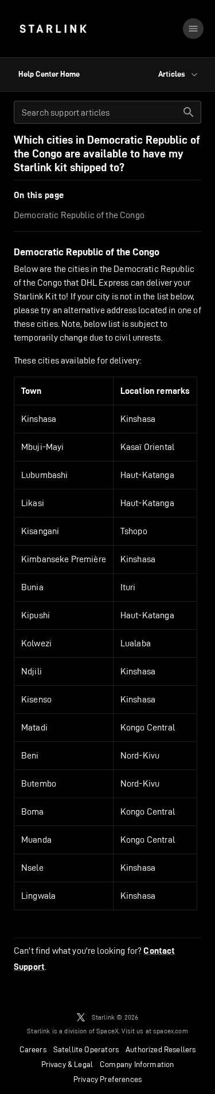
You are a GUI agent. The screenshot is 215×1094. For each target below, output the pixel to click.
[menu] (193, 28)
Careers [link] (32, 1049)
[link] (53, 28)
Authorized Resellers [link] (161, 1049)
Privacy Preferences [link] (107, 1079)
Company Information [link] (137, 1064)
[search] (188, 112)
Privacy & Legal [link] (67, 1064)
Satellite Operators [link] (86, 1049)
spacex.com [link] (170, 1030)
